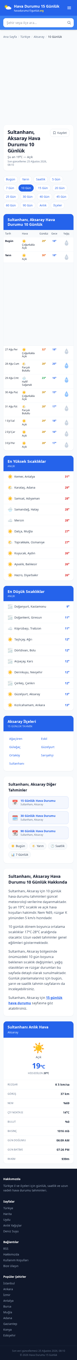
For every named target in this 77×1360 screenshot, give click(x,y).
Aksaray (39, 37)
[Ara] (69, 23)
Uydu (6, 1220)
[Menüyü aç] (69, 7)
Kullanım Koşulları (16, 1260)
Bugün (10, 179)
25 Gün (11, 197)
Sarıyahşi (47, 755)
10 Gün (26, 188)
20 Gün (60, 188)
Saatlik (40, 179)
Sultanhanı (16, 763)
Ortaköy (14, 755)
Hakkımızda (11, 1254)
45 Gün (61, 197)
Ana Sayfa (10, 37)
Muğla (7, 1312)
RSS (5, 1249)
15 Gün (43, 188)
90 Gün (28, 205)
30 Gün (28, 197)
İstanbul (9, 1283)
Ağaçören (15, 739)
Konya (7, 1329)
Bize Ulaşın (10, 1266)
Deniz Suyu (11, 1231)
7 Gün (10, 188)
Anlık (43, 205)
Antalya (8, 1301)
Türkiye (25, 37)
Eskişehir (9, 1335)
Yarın (25, 179)
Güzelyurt (47, 747)
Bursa (7, 1306)
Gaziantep (10, 1324)
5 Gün (56, 179)
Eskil (44, 739)
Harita (7, 1214)
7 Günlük (19, 855)
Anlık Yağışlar (12, 1225)
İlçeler (57, 205)
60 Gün (11, 205)
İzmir (6, 1295)
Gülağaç (15, 747)
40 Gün (44, 197)
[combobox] (38, 22)
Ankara (8, 1289)
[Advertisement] (38, 81)
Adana (7, 1318)
